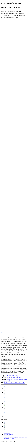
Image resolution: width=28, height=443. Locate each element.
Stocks (5, 25)
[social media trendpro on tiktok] (11, 426)
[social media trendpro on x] (10, 423)
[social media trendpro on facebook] (12, 422)
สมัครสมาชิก (14, 375)
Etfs (4, 30)
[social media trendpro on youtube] (12, 425)
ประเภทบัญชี (9, 377)
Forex (5, 23)
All (4, 22)
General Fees (7, 433)
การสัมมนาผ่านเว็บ (6, 381)
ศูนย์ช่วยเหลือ (21, 383)
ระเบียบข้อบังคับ (13, 383)
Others (5, 31)
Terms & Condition (8, 434)
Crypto (5, 26)
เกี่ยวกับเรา (6, 383)
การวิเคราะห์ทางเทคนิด (12, 379)
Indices (5, 29)
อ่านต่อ (5, 69)
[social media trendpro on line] (11, 429)
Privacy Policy (7, 435)
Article (5, 33)
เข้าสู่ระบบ (8, 375)
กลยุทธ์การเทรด (22, 379)
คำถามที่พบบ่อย (17, 377)
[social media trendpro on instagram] (12, 427)
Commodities (7, 27)
